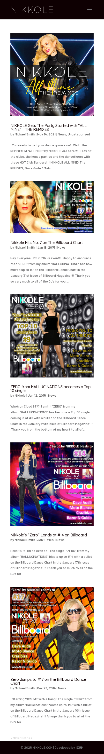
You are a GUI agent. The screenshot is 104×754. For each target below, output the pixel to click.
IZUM (79, 747)
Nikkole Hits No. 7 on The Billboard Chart (46, 242)
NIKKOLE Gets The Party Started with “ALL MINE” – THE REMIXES (48, 127)
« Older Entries (21, 738)
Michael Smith (25, 134)
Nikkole (20, 395)
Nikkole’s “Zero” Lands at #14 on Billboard (48, 535)
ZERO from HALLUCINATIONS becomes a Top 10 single (50, 388)
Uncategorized (79, 134)
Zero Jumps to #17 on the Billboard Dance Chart (48, 681)
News (62, 134)
